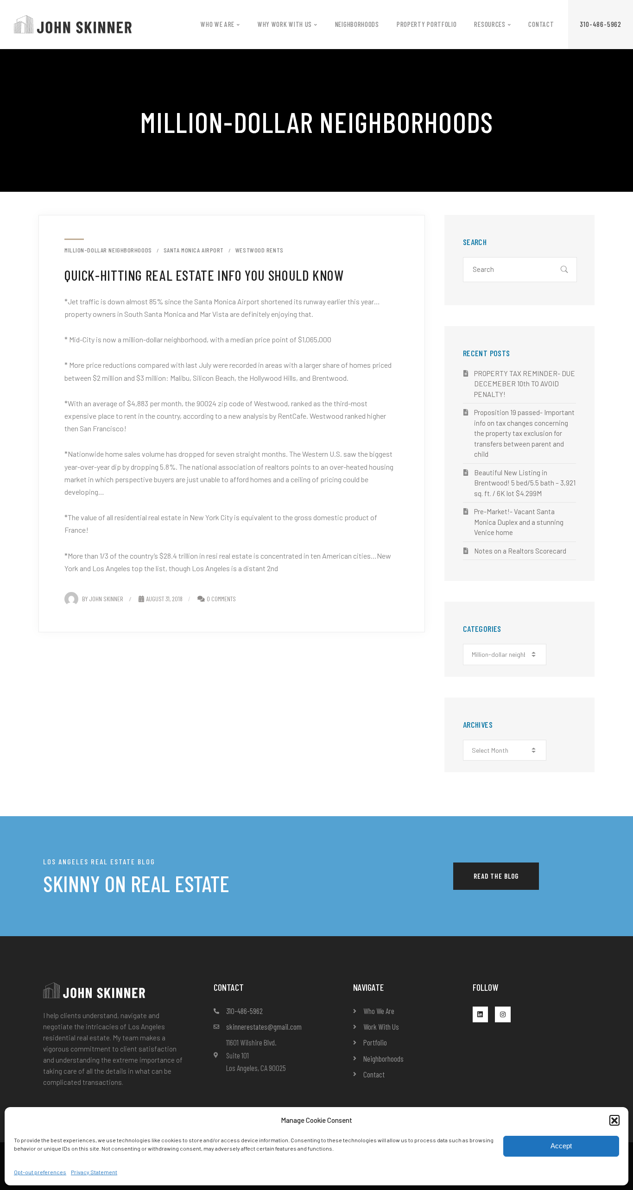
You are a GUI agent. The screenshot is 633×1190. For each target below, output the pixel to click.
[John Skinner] (73, 23)
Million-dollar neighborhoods (108, 250)
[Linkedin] (480, 1014)
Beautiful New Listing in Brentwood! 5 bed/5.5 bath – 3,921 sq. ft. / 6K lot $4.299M (525, 482)
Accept (561, 1146)
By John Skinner (102, 599)
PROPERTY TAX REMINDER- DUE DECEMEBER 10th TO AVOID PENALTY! (524, 383)
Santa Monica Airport (194, 250)
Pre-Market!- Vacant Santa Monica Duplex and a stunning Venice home (518, 521)
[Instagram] (503, 1014)
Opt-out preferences (40, 1172)
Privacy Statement (94, 1172)
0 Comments (221, 599)
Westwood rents (259, 250)
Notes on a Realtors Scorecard (520, 551)
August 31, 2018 (164, 599)
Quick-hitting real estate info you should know (204, 274)
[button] (614, 1120)
